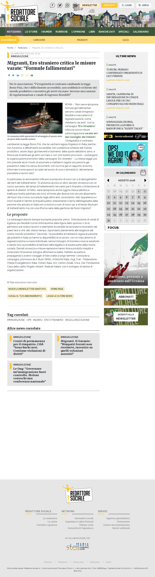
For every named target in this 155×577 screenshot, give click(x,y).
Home (10, 47)
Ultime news (126, 56)
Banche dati (107, 31)
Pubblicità (48, 562)
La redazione (50, 518)
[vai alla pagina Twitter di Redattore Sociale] (60, 5)
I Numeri (46, 31)
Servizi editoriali (121, 528)
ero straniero (53, 320)
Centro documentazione (116, 525)
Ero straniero (86, 126)
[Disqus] (53, 433)
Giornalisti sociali (84, 518)
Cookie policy (95, 562)
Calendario (141, 31)
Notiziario (14, 31)
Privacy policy (78, 562)
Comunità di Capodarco (80, 528)
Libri (92, 31)
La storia (52, 521)
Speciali (124, 31)
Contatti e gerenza (47, 525)
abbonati (109, 5)
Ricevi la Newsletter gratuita (27, 289)
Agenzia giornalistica (118, 518)
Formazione (123, 521)
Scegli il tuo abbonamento (25, 296)
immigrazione (16, 320)
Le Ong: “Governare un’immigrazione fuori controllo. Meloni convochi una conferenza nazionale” (29, 375)
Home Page (57, 289)
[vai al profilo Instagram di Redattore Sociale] (68, 5)
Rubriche (62, 31)
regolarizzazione (77, 320)
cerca (145, 5)
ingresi (37, 320)
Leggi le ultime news (59, 296)
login (128, 5)
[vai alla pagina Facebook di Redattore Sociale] (52, 5)
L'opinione (78, 31)
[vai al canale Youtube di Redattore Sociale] (75, 5)
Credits (108, 562)
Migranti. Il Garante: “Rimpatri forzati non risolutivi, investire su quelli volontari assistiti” (76, 347)
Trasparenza (62, 562)
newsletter (89, 5)
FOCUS (113, 228)
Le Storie (31, 31)
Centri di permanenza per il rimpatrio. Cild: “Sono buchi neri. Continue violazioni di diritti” (29, 347)
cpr (28, 320)
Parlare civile (86, 525)
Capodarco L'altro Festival (79, 521)
